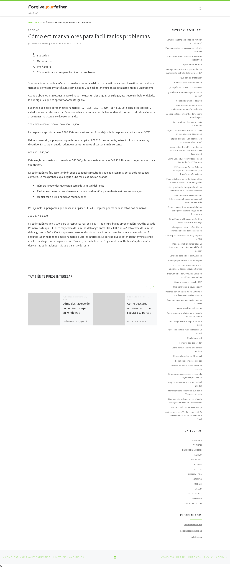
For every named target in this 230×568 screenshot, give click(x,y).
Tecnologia (195, 493)
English (197, 445)
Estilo (198, 454)
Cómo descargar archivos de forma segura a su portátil (139, 308)
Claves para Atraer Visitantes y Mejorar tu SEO (184, 237)
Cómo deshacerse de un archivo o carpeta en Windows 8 (76, 308)
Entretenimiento (192, 450)
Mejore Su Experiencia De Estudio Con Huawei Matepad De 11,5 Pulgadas (184, 181)
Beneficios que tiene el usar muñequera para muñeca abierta (186, 107)
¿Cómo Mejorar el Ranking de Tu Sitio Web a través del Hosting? (185, 221)
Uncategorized (193, 503)
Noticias (39, 22)
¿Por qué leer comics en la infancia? (185, 87)
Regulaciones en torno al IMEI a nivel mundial (185, 384)
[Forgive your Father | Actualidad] (47, 6)
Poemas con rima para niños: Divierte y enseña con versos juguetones (184, 293)
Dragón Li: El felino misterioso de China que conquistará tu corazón (184, 132)
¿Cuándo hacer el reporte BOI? (188, 282)
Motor (198, 469)
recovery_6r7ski (40, 44)
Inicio (30, 22)
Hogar (198, 464)
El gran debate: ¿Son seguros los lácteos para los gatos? (186, 140)
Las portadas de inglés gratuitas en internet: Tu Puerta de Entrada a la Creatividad (185, 150)
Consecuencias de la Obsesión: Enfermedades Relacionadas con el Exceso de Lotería (185, 199)
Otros (198, 483)
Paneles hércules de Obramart (187, 356)
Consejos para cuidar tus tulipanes (186, 255)
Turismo (197, 498)
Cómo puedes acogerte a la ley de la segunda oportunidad (185, 376)
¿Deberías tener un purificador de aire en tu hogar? (184, 115)
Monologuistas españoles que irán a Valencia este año (185, 392)
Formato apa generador (190, 342)
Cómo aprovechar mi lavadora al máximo (187, 349)
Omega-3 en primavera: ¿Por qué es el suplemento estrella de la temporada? (184, 71)
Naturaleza (195, 474)
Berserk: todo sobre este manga (186, 407)
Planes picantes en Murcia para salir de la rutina (184, 50)
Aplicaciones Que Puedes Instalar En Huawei (185, 331)
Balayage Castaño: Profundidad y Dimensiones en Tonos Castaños (186, 229)
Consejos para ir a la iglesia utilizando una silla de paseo (184, 315)
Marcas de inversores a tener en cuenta (186, 367)
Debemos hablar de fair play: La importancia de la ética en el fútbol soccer (185, 247)
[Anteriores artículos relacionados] (146, 285)
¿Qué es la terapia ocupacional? (187, 286)
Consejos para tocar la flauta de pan (185, 260)
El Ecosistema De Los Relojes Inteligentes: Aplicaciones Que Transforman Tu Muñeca (187, 170)
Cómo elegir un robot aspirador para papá (185, 323)
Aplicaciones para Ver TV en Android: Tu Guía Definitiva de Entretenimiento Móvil (183, 415)
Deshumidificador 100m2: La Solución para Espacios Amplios (184, 275)
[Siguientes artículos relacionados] (153, 285)
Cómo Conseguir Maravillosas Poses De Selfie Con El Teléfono (185, 160)
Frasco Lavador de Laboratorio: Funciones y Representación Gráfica (185, 267)
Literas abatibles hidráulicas (189, 308)
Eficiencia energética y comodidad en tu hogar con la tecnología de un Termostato (184, 211)
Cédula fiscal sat (194, 338)
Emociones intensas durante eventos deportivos (184, 58)
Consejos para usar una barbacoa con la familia (184, 302)
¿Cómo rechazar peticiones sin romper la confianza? (184, 41)
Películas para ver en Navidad (188, 82)
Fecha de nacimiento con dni (188, 360)
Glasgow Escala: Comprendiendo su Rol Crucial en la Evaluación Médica (185, 189)
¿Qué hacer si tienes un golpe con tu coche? (185, 94)
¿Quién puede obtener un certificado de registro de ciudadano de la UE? (184, 401)
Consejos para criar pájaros (189, 100)
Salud (198, 488)
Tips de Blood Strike (192, 64)
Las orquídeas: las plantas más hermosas (187, 124)
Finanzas (196, 459)
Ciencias (197, 440)
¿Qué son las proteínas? (191, 77)
